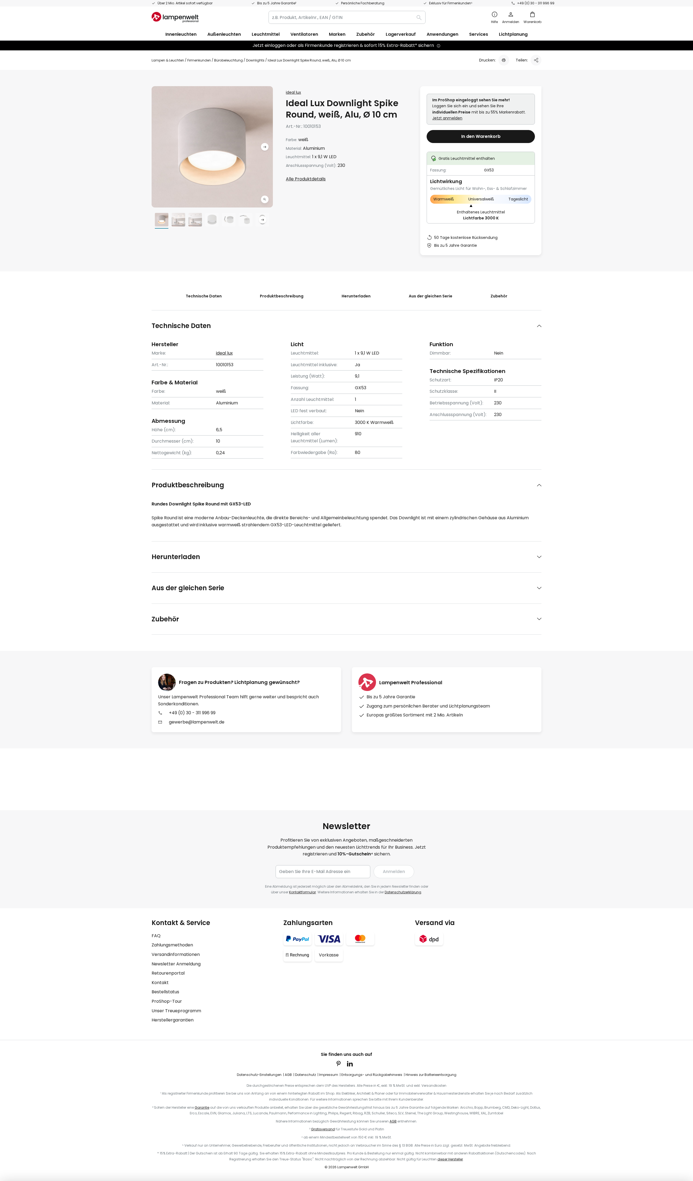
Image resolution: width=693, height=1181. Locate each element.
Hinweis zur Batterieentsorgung (431, 1074)
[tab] (346, 325)
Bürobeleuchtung (228, 60)
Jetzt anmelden (447, 118)
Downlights (255, 60)
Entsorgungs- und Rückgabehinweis (371, 1074)
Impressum (328, 1074)
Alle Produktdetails (306, 179)
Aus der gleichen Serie (430, 296)
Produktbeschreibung (281, 296)
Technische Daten (204, 296)
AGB (288, 1074)
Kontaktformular (302, 892)
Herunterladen (356, 296)
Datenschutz (305, 1074)
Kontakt (160, 982)
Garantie (202, 1107)
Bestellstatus (165, 992)
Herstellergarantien (173, 1020)
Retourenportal (168, 973)
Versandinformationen (176, 954)
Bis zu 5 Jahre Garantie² (276, 3)
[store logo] (175, 17)
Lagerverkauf (401, 34)
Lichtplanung (513, 34)
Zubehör (499, 296)
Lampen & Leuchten (168, 60)
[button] (265, 199)
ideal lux (293, 92)
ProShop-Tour (167, 1001)
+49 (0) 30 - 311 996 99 (535, 3)
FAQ (156, 936)
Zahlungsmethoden (172, 945)
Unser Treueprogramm (176, 1011)
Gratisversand (323, 1129)
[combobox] (347, 17)
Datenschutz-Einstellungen (259, 1074)
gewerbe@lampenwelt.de (196, 722)
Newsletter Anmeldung (176, 964)
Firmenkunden (199, 60)
